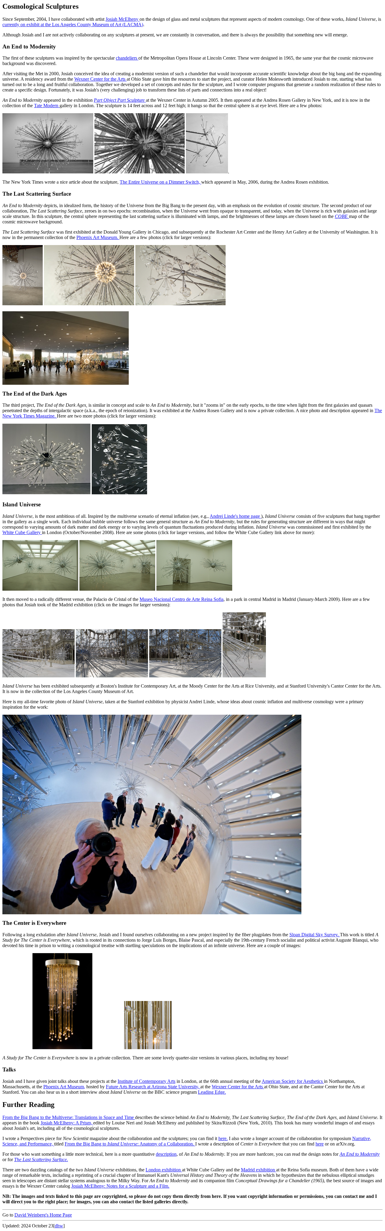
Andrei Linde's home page (235, 516)
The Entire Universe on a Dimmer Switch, (160, 182)
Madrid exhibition (258, 1169)
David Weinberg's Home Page (43, 1214)
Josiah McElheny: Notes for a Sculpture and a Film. (120, 1186)
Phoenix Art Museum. (97, 237)
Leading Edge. (212, 1092)
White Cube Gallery (22, 532)
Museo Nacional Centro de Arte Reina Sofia (181, 599)
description (166, 1154)
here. (223, 1138)
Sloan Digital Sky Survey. (314, 934)
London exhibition (164, 1169)
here (320, 1143)
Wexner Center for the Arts (100, 79)
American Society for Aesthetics (293, 1081)
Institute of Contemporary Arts (146, 1081)
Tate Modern (47, 105)
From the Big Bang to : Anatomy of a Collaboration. (130, 1143)
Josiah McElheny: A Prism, (67, 1122)
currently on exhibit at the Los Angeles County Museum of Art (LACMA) (72, 24)
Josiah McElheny (123, 19)
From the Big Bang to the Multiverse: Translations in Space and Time (68, 1117)
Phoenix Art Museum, (64, 1086)
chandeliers (127, 58)
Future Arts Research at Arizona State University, (153, 1086)
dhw (59, 1225)
